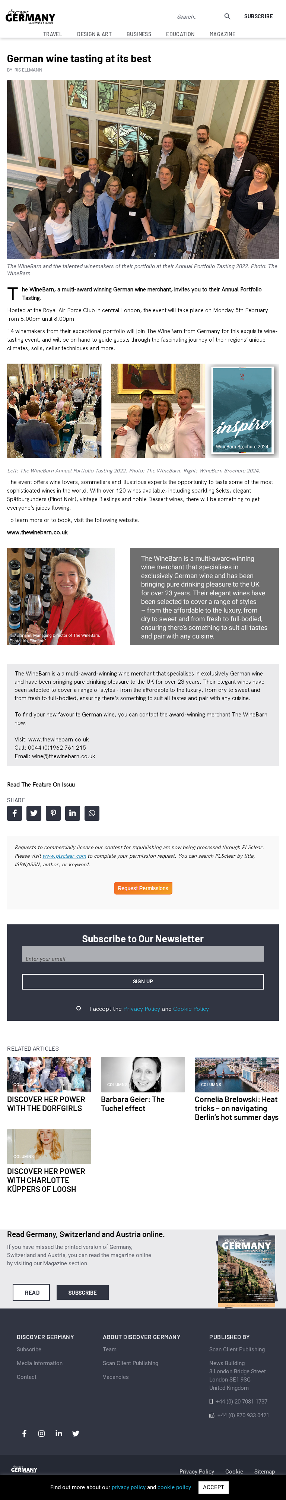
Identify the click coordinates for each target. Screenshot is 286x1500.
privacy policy (129, 1487)
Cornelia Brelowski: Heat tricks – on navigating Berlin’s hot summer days (237, 1107)
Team (110, 1349)
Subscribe (258, 16)
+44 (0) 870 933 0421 (243, 1415)
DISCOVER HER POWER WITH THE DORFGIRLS (46, 1103)
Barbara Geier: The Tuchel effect (133, 1103)
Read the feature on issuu (41, 784)
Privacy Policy (141, 1008)
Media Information (40, 1363)
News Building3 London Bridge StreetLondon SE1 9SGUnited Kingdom (237, 1375)
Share (14, 813)
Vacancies (116, 1377)
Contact (26, 1377)
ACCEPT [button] (213, 1487)
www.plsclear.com (64, 855)
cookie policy (174, 1487)
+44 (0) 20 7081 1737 (241, 1401)
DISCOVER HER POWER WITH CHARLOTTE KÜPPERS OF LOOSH (46, 1179)
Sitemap (264, 1471)
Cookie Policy (191, 1008)
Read (32, 1292)
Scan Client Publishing (130, 1363)
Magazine (222, 34)
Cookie (234, 1471)
